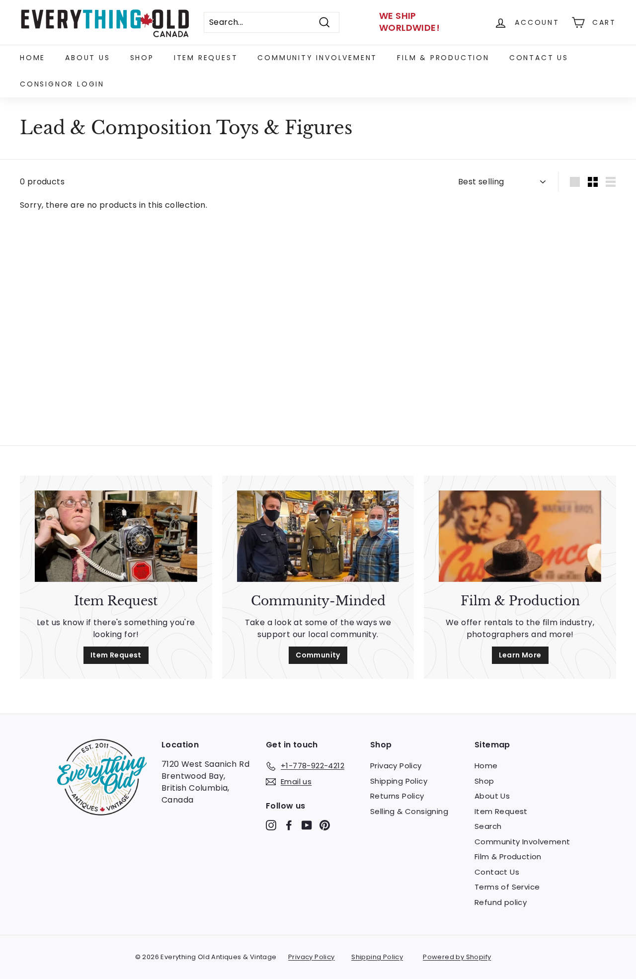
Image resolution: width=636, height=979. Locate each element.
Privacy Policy (396, 765)
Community (318, 655)
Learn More (520, 655)
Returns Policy (397, 796)
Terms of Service (507, 887)
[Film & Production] (520, 536)
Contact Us (538, 58)
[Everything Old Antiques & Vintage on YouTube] (307, 825)
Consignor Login (62, 84)
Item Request (206, 58)
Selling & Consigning (409, 811)
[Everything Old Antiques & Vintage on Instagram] (271, 825)
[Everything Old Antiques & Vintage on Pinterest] (324, 825)
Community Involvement (317, 58)
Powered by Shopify (457, 957)
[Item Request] (116, 536)
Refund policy (501, 902)
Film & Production (443, 58)
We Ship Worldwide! (409, 21)
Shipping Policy (398, 781)
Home (32, 58)
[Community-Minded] (318, 536)
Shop (142, 58)
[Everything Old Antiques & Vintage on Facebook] (289, 825)
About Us (87, 58)
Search (488, 826)
